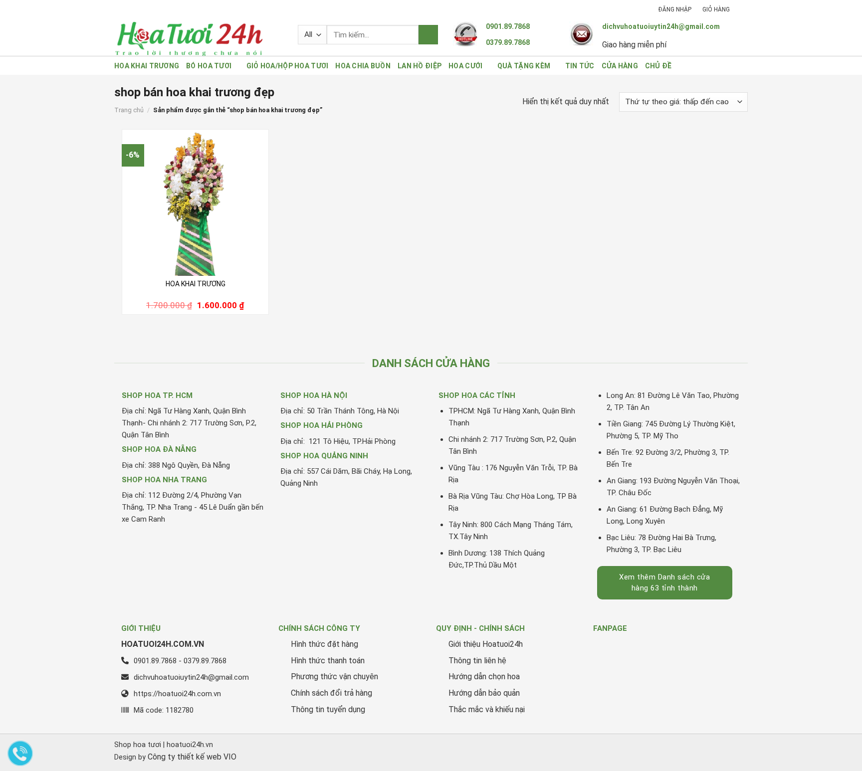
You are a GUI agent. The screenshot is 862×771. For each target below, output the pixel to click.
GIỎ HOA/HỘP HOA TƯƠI (287, 66)
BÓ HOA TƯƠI (208, 66)
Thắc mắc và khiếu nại (486, 709)
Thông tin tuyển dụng (328, 709)
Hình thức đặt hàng (324, 644)
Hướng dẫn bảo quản (484, 693)
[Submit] (428, 34)
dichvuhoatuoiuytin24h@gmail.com (661, 26)
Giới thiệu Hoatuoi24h (485, 644)
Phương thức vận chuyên (334, 676)
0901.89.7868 (508, 26)
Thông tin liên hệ (477, 660)
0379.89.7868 (508, 42)
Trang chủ (129, 110)
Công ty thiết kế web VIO (192, 757)
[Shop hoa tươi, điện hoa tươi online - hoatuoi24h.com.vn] (198, 38)
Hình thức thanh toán (328, 660)
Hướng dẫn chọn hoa (484, 676)
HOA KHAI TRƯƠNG (146, 66)
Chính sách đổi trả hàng (331, 693)
